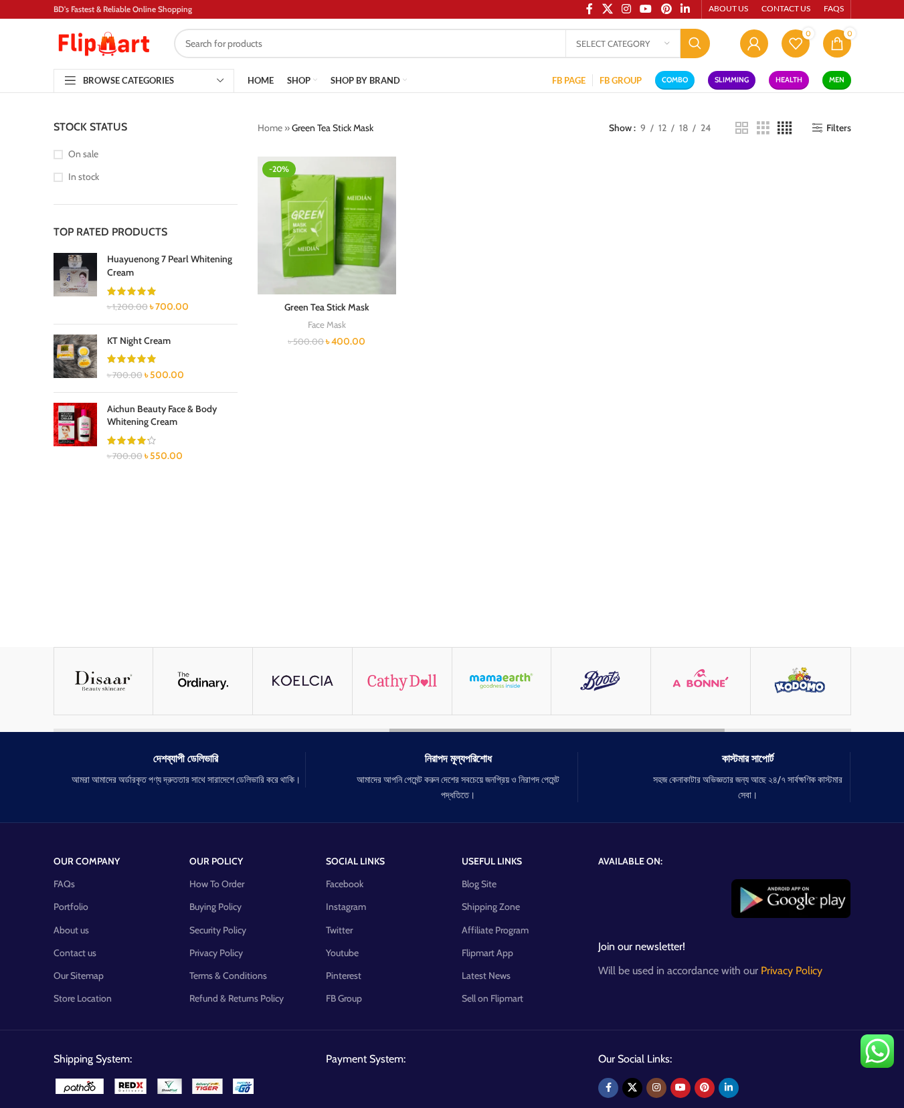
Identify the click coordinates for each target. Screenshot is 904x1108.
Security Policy (217, 930)
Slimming (732, 79)
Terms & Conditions (228, 976)
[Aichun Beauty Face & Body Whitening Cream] (75, 433)
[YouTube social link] (680, 1088)
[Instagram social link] (656, 1088)
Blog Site (479, 884)
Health (789, 79)
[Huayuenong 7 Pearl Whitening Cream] (75, 283)
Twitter (339, 930)
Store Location (83, 998)
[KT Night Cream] (75, 358)
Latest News (486, 976)
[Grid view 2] (741, 128)
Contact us (75, 953)
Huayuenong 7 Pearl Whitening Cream (169, 265)
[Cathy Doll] (402, 681)
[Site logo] (104, 42)
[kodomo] (800, 681)
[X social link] (632, 1088)
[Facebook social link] (608, 1088)
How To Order (216, 884)
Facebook (344, 884)
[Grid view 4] (785, 128)
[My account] (754, 43)
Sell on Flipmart (492, 998)
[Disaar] (103, 681)
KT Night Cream (139, 341)
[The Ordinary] (202, 681)
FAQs (64, 884)
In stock (83, 177)
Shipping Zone (491, 907)
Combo (675, 79)
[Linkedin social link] (729, 1088)
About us (71, 930)
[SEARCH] (695, 43)
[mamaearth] (501, 681)
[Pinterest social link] (705, 1088)
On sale (83, 154)
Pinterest (343, 976)
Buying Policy (215, 907)
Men (836, 79)
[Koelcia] (302, 681)
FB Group (344, 998)
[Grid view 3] (763, 128)
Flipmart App (487, 953)
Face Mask (327, 324)
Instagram (346, 907)
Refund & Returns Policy (236, 998)
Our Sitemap (79, 976)
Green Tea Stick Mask (326, 307)
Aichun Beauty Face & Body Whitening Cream (162, 415)
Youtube (342, 953)
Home (270, 128)
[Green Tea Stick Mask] (327, 226)
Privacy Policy (216, 953)
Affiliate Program (495, 930)
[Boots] (600, 681)
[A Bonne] (700, 681)
